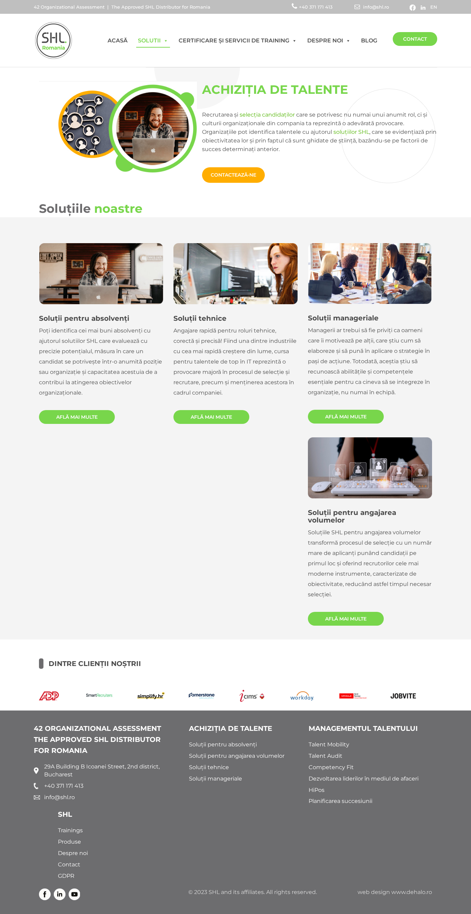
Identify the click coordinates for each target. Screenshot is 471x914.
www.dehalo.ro (411, 892)
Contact (415, 39)
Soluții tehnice (200, 318)
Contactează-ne (233, 175)
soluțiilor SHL (351, 132)
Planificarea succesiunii (340, 801)
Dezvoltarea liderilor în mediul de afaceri (364, 778)
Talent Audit (325, 756)
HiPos (316, 790)
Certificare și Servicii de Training (234, 40)
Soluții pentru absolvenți (84, 318)
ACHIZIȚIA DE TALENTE (230, 728)
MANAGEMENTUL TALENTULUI (363, 728)
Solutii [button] (149, 40)
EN (433, 7)
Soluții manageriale (343, 318)
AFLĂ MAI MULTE (77, 417)
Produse (69, 841)
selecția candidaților (267, 114)
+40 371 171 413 (316, 7)
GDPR (66, 876)
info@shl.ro (375, 7)
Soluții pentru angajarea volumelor (352, 516)
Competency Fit (331, 767)
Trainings (70, 830)
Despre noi (325, 40)
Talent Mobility (329, 744)
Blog (369, 40)
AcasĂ (118, 40)
